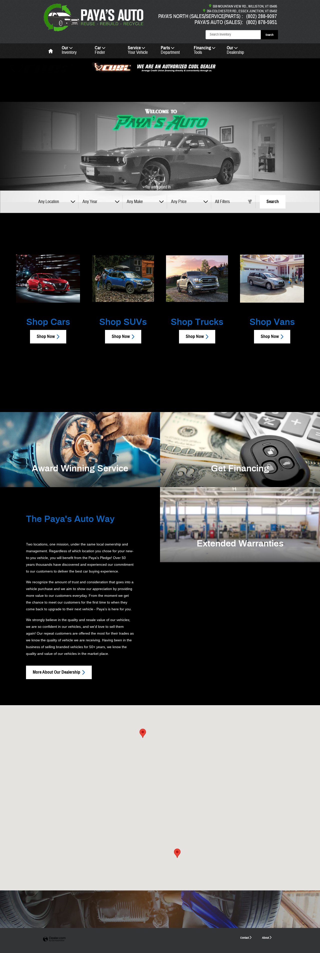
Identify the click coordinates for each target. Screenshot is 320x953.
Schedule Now (78, 482)
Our (69, 50)
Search (270, 35)
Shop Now (46, 336)
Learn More (238, 557)
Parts (170, 50)
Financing (202, 50)
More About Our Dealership (56, 672)
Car (100, 50)
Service (138, 50)
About (265, 937)
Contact (244, 937)
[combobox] (56, 202)
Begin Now (238, 482)
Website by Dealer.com (54, 939)
